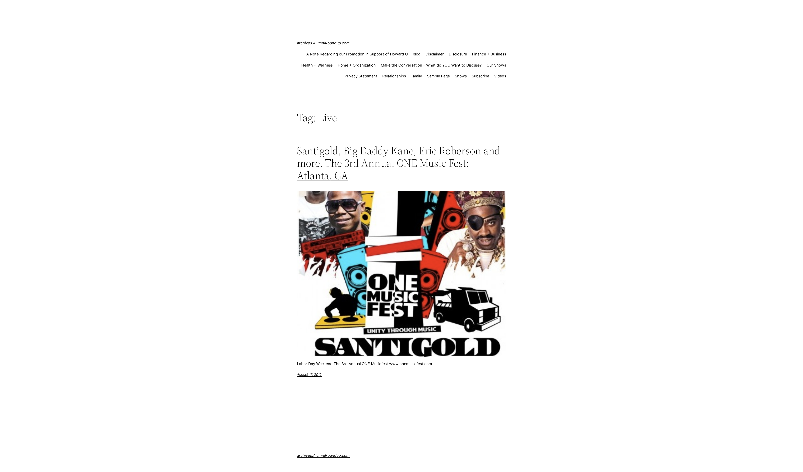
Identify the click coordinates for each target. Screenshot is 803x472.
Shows (461, 76)
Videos (500, 76)
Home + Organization (357, 65)
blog (417, 54)
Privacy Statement (361, 76)
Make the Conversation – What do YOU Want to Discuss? (431, 65)
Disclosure (458, 54)
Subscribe (480, 76)
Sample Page (438, 76)
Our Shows (496, 65)
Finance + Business (489, 54)
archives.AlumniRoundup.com (323, 43)
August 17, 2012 (309, 374)
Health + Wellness (317, 65)
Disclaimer (435, 54)
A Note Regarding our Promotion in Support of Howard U (357, 54)
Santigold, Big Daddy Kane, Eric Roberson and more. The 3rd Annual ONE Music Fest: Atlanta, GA (398, 163)
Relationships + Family (402, 76)
